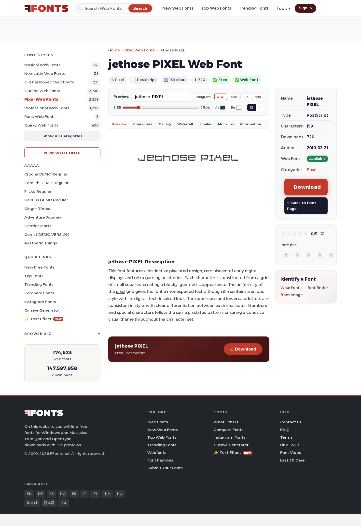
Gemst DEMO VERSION (46, 234)
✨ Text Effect (43, 319)
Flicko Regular (37, 191)
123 (246, 97)
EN (29, 494)
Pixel (312, 169)
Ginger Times (37, 208)
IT (84, 494)
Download (245, 349)
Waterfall (185, 124)
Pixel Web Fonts (41, 99)
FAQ (284, 429)
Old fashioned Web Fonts (49, 82)
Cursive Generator (41, 310)
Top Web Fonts (216, 8)
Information (250, 124)
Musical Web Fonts (42, 65)
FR (74, 494)
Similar (205, 124)
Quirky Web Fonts (41, 125)
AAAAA (31, 165)
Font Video (290, 452)
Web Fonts (157, 422)
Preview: (121, 96)
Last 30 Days (292, 460)
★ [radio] (286, 255)
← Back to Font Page (301, 205)
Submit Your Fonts (165, 467)
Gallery (165, 124)
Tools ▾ (283, 8)
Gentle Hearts (37, 225)
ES (51, 494)
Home (114, 50)
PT (95, 494)
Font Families (160, 460)
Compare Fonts (39, 293)
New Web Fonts (177, 8)
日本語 (49, 503)
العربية (32, 503)
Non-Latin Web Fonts (44, 73)
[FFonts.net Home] (46, 8)
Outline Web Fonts (42, 90)
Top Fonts (33, 275)
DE (40, 494)
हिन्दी (64, 503)
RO (63, 494)
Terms (286, 437)
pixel (120, 291)
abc (234, 97)
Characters (142, 124)
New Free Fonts (39, 267)
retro (139, 277)
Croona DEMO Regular (45, 174)
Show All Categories (62, 136)
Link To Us (290, 445)
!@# (258, 97)
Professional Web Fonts (46, 108)
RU (119, 494)
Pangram (203, 97)
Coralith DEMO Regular (46, 182)
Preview (119, 124)
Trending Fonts (254, 8)
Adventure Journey (42, 217)
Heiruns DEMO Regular (46, 200)
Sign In (305, 8)
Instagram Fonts (40, 301)
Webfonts (156, 452)
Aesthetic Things (40, 243)
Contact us (290, 422)
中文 (107, 494)
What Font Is (226, 422)
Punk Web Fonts (40, 116)
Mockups (226, 124)
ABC (220, 97)
